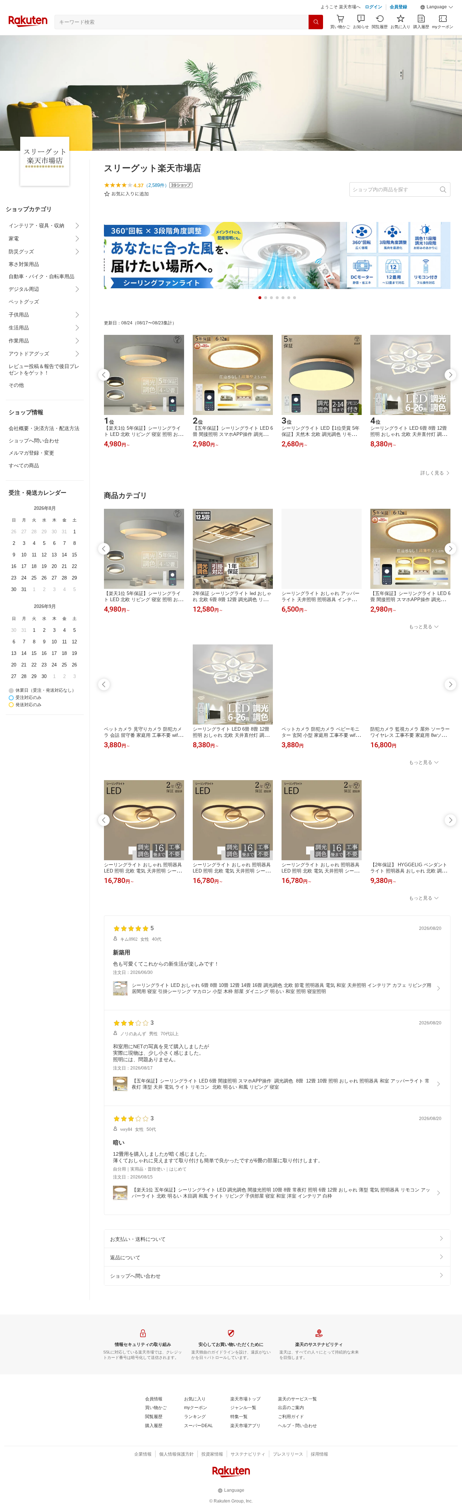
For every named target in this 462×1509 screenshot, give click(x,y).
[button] (436, 7)
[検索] (316, 22)
